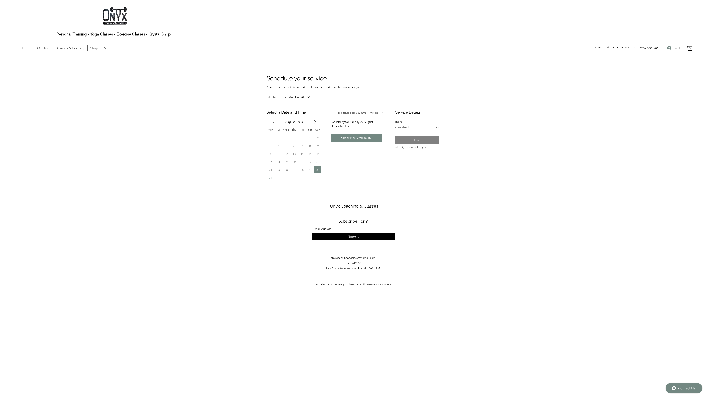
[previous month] (273, 122)
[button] (689, 48)
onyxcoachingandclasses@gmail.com (618, 47)
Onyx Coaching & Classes (354, 206)
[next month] (315, 122)
